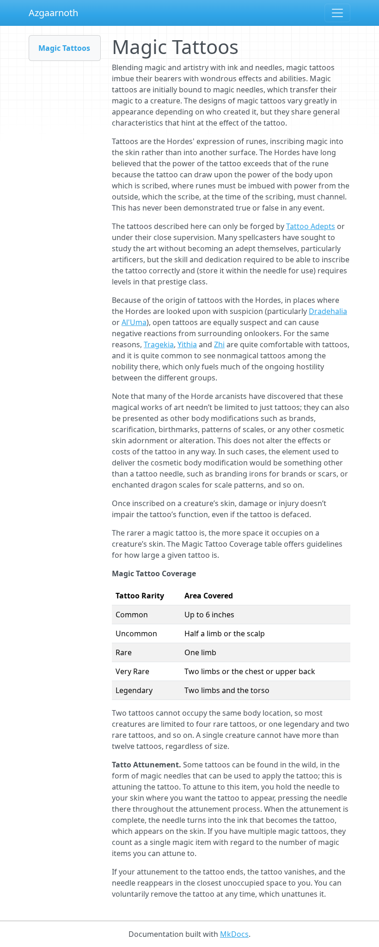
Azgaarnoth (53, 12)
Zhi (219, 344)
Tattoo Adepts (310, 226)
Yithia (187, 344)
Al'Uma (134, 322)
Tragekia (159, 344)
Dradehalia (328, 311)
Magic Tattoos (64, 48)
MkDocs (234, 934)
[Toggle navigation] (337, 13)
